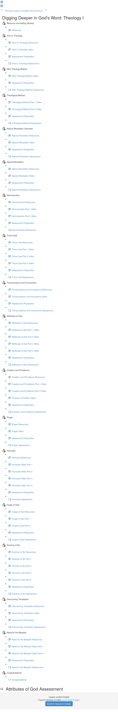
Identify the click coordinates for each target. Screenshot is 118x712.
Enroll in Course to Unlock (59, 703)
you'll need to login (70, 699)
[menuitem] (1, 6)
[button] (1, 2)
